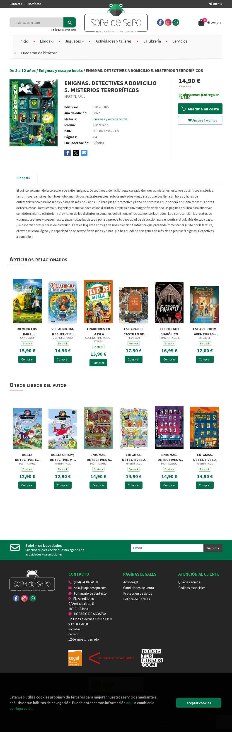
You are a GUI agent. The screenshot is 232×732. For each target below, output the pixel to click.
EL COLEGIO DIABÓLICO (169, 331)
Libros (45, 41)
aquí (129, 702)
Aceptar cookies (199, 703)
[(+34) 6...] (175, 22)
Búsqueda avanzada (64, 29)
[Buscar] (69, 22)
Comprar (27, 359)
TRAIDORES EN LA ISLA (98, 331)
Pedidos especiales (191, 588)
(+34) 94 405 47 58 (86, 582)
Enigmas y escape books (61, 70)
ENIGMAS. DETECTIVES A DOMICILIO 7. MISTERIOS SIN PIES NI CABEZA (133, 456)
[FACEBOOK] (160, 22)
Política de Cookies (136, 599)
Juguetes (73, 41)
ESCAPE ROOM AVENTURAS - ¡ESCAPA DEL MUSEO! (204, 331)
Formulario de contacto (90, 593)
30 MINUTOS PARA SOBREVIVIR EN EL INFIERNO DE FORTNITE (27, 331)
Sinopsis (23, 178)
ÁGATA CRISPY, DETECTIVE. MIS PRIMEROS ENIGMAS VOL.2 (63, 456)
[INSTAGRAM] (168, 22)
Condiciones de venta (138, 588)
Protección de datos (137, 593)
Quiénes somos (189, 582)
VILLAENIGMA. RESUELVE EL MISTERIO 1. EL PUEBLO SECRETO (63, 331)
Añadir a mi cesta (203, 109)
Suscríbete (34, 4)
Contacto (16, 4)
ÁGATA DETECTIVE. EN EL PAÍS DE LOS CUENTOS (27, 456)
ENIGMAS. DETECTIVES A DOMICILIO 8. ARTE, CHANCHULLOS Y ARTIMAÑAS (98, 456)
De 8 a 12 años (23, 70)
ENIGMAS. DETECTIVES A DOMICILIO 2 (204, 456)
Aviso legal (130, 582)
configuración (21, 708)
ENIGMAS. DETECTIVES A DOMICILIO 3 (169, 456)
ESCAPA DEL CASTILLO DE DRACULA (133, 331)
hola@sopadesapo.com (90, 588)
